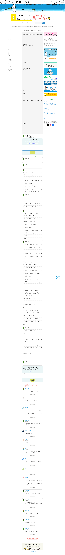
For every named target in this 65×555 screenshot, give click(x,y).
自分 (8, 48)
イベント (9, 47)
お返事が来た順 (44, 26)
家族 (8, 35)
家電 (8, 63)
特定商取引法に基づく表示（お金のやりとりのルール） (50, 115)
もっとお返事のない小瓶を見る (32, 538)
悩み (8, 49)
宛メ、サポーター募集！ (47, 109)
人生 (8, 42)
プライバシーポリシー (32, 371)
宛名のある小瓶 (50, 26)
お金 (8, 44)
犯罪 (8, 65)
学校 (8, 38)
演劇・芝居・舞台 (10, 69)
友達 (8, 37)
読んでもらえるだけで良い (29, 26)
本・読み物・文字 (10, 59)
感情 (8, 50)
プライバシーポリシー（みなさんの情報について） (50, 113)
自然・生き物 (9, 46)
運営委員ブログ (46, 112)
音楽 (8, 58)
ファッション (9, 66)
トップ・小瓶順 (14, 26)
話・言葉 (9, 61)
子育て (9, 68)
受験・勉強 (9, 39)
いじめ (9, 55)
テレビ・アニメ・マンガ (11, 60)
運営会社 (45, 118)
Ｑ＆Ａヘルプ (45, 108)
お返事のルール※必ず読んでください (32, 143)
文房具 (9, 70)
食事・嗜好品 (9, 41)
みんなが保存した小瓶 (37, 26)
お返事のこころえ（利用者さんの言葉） (49, 103)
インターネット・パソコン (11, 57)
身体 (8, 53)
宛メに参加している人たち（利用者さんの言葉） (50, 104)
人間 (8, 36)
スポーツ (9, 64)
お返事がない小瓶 (20, 26)
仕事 (8, 43)
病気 (8, 52)
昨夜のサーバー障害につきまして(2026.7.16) (49, 39)
